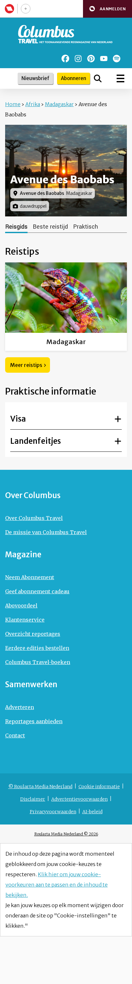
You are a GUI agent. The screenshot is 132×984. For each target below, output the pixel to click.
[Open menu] (120, 78)
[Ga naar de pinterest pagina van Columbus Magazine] (91, 58)
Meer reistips (26, 365)
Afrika (32, 104)
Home (13, 104)
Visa (18, 419)
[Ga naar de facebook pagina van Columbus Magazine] (65, 58)
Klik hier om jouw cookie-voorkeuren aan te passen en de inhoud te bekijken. (56, 884)
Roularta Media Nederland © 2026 (66, 834)
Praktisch (85, 227)
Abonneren (73, 78)
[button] (107, 9)
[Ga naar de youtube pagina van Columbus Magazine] (104, 58)
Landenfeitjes (35, 441)
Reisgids (16, 227)
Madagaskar (59, 104)
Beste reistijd (50, 227)
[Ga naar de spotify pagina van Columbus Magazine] (116, 58)
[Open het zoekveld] (98, 78)
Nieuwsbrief (35, 78)
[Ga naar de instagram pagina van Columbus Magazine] (78, 58)
